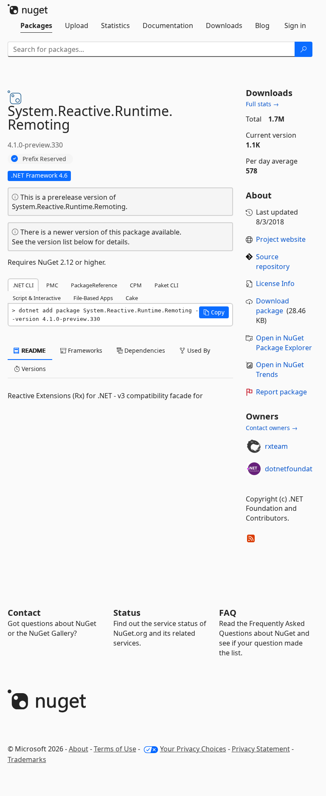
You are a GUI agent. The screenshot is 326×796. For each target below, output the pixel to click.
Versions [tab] (33, 369)
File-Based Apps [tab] (93, 298)
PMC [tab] (52, 285)
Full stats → (262, 104)
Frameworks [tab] (84, 350)
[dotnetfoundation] (253, 468)
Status (127, 612)
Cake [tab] (132, 298)
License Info (275, 283)
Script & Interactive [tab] (37, 298)
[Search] (303, 49)
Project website (281, 239)
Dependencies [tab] (144, 350)
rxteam (276, 446)
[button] (214, 312)
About (78, 749)
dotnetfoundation (294, 468)
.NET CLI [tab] (23, 285)
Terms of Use (115, 749)
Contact (24, 612)
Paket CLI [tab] (166, 285)
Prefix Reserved (44, 159)
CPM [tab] (136, 285)
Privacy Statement (261, 749)
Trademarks (27, 759)
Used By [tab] (197, 350)
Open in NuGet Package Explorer (284, 342)
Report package (281, 392)
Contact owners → (272, 428)
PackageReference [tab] (94, 285)
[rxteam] (253, 446)
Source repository (272, 261)
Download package (272, 305)
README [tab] (33, 350)
